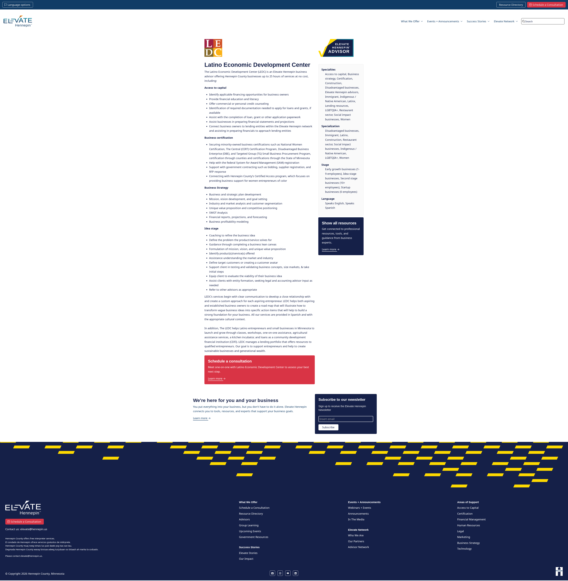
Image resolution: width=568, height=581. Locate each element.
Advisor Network (358, 547)
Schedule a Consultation (254, 507)
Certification (465, 513)
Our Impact (246, 558)
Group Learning (249, 525)
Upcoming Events (250, 531)
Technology (464, 548)
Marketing (463, 537)
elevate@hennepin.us (31, 556)
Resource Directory (251, 513)
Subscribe (328, 427)
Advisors (244, 519)
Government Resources (253, 537)
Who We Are (356, 535)
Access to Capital (468, 507)
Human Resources (468, 525)
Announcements (358, 513)
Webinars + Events (359, 507)
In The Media (356, 519)
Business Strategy (468, 543)
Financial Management (471, 519)
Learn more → (217, 378)
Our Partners (356, 541)
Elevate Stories (248, 553)
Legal (460, 531)
